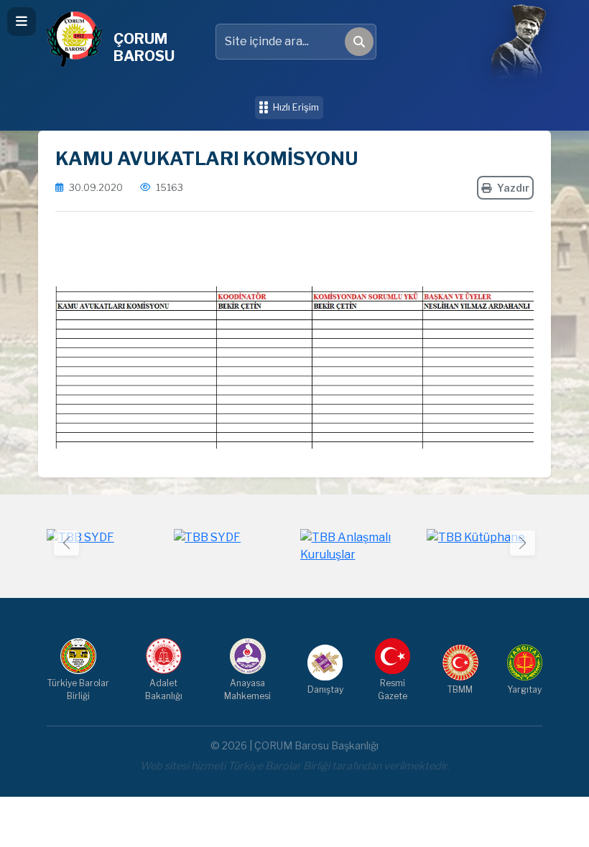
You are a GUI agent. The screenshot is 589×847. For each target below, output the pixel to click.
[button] (522, 543)
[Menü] (21, 21)
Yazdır (513, 188)
